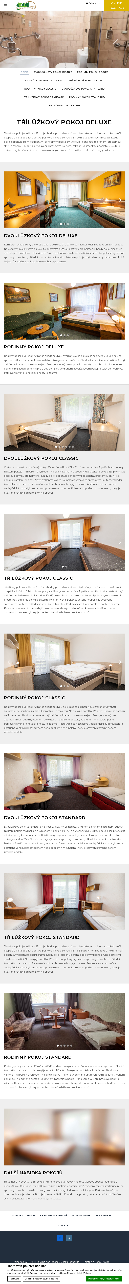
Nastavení (14, 1279)
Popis (24, 72)
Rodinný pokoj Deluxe (92, 72)
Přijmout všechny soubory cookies (103, 1279)
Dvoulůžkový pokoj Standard (83, 88)
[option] (64, 39)
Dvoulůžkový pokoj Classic (43, 80)
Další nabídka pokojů (64, 105)
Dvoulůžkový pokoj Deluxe (52, 72)
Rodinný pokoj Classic (40, 88)
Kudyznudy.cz (105, 1215)
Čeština (93, 3)
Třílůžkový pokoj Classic (87, 80)
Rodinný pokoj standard (87, 97)
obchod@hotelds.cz (49, 1198)
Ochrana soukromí (53, 1215)
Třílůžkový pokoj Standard (44, 97)
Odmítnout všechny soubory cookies (41, 1279)
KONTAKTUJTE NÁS (23, 1215)
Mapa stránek (81, 1215)
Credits (63, 1225)
